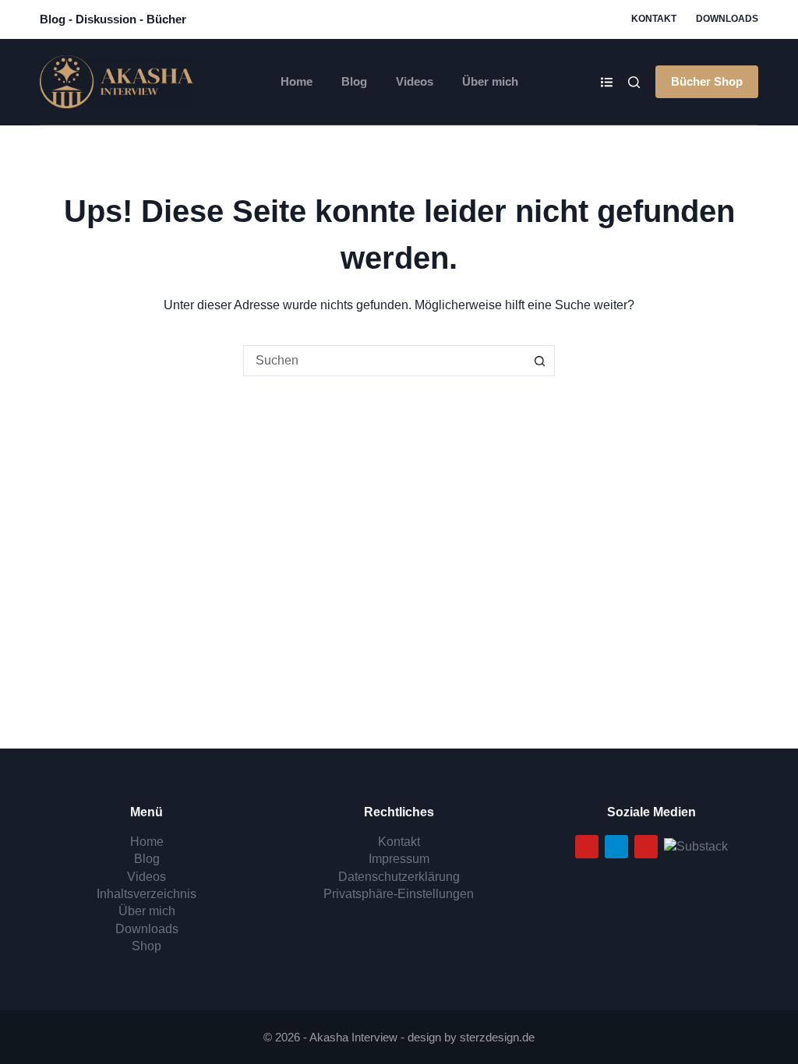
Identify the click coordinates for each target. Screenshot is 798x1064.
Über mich (490, 81)
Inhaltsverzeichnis (146, 893)
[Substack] (695, 845)
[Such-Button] (539, 360)
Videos (414, 81)
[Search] (634, 82)
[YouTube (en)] (646, 846)
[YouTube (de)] (586, 846)
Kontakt (653, 18)
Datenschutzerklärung (399, 876)
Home (296, 81)
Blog (354, 81)
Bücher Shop (707, 81)
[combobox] (384, 360)
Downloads (727, 18)
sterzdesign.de (497, 1037)
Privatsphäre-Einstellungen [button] (398, 893)
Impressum (399, 858)
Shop (146, 946)
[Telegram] (616, 846)
